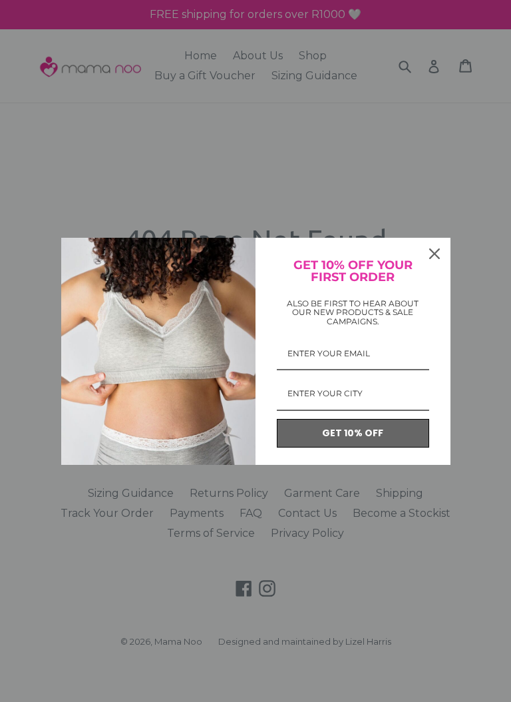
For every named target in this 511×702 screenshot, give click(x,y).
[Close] (434, 254)
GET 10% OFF (352, 433)
